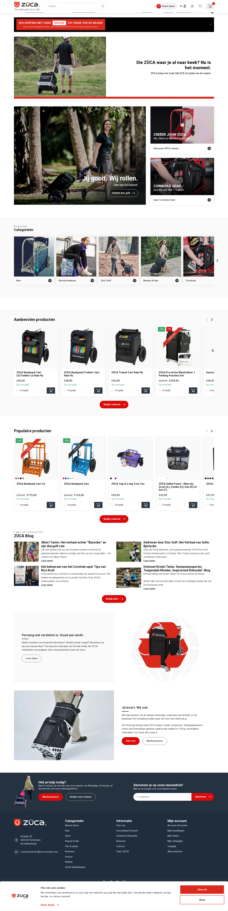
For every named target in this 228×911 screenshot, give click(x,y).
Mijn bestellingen (176, 830)
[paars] (66, 478)
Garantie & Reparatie (126, 835)
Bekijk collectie (112, 404)
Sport (68, 835)
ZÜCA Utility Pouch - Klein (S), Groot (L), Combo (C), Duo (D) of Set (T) (178, 486)
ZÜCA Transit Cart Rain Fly (127, 372)
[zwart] (21, 478)
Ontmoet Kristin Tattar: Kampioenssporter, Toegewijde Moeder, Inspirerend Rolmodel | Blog (176, 568)
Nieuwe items (72, 825)
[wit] (113, 478)
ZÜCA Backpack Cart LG (30, 483)
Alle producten (175, 851)
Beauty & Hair (72, 841)
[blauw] (18, 478)
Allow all (202, 889)
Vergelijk (24, 390)
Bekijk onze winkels (81, 796)
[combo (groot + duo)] (163, 478)
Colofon (120, 846)
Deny (202, 899)
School (68, 856)
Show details (48, 905)
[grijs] (70, 478)
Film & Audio (71, 846)
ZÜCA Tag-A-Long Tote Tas (127, 483)
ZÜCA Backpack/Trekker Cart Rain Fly (81, 374)
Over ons (131, 740)
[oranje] (23, 478)
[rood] (16, 478)
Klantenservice (155, 740)
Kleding (68, 861)
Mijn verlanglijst (175, 841)
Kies (67, 830)
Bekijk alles (112, 598)
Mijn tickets (173, 835)
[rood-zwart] (208, 478)
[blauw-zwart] (210, 478)
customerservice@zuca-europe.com (39, 851)
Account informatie (177, 825)
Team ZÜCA (122, 851)
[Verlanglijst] (200, 6)
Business (69, 851)
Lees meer (47, 560)
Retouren (121, 841)
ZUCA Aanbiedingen (75, 867)
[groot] (160, 478)
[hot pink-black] (213, 478)
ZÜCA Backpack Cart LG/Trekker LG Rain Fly (29, 374)
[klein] (158, 478)
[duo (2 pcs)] (165, 478)
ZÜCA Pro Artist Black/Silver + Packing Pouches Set (177, 374)
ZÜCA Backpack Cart (76, 483)
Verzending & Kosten (127, 830)
